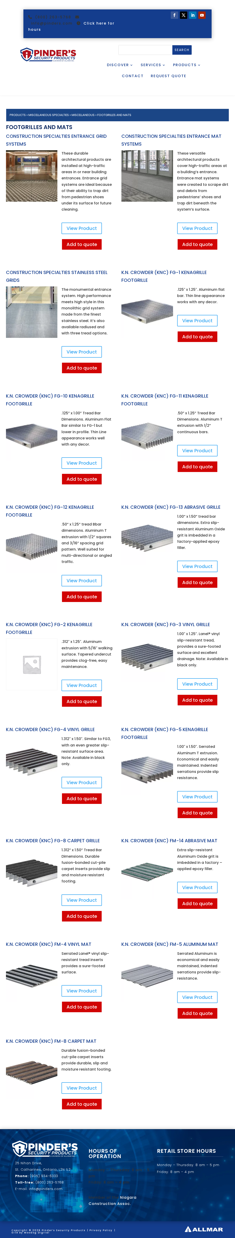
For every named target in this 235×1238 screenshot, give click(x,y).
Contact (133, 76)
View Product (82, 228)
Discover (118, 65)
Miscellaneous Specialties (48, 115)
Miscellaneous (83, 115)
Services (151, 65)
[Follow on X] (183, 15)
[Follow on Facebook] (174, 15)
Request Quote (168, 76)
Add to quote (82, 244)
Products (185, 65)
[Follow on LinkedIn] (192, 15)
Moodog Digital (37, 1232)
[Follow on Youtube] (202, 15)
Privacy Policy (101, 1230)
